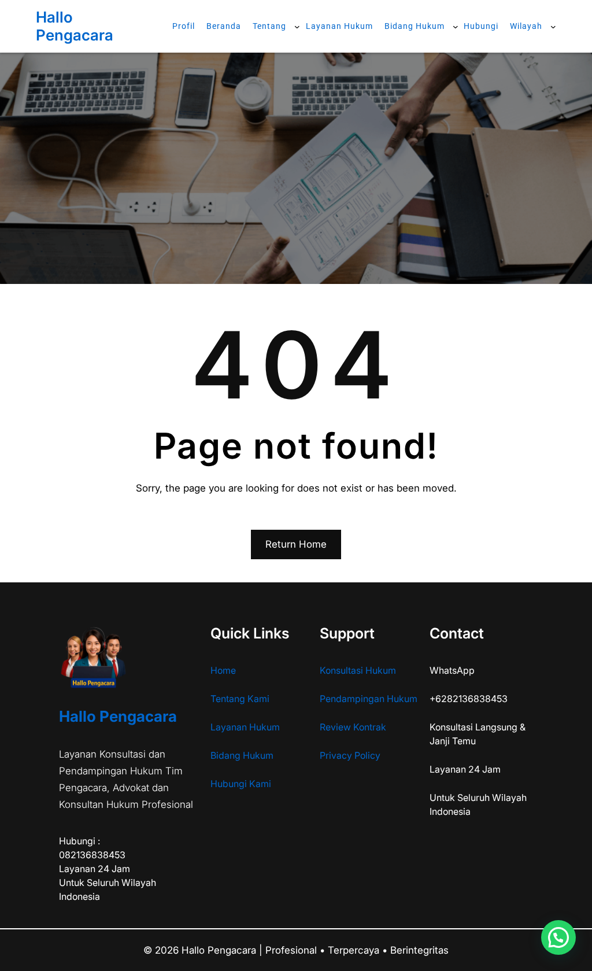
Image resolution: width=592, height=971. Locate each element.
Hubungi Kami (240, 783)
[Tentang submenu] (297, 26)
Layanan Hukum (245, 727)
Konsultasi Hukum (358, 670)
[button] (558, 937)
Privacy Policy (350, 755)
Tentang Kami (239, 698)
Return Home (296, 544)
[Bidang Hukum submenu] (455, 26)
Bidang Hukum (241, 755)
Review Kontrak (353, 727)
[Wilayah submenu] (553, 26)
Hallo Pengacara (74, 26)
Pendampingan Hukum (368, 698)
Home (223, 670)
